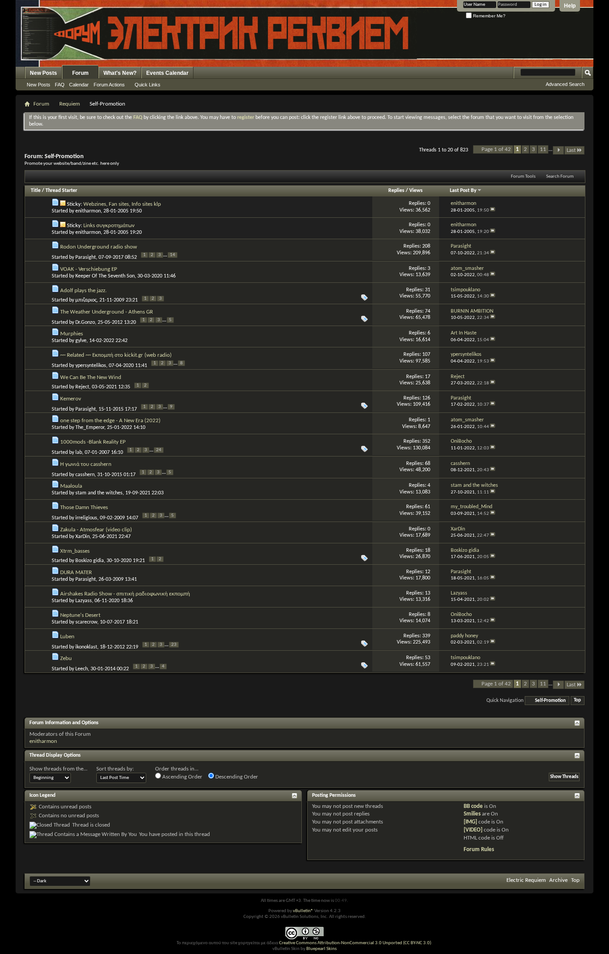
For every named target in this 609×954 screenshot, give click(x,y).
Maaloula (71, 486)
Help (570, 6)
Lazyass (83, 600)
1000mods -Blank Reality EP (93, 442)
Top (577, 700)
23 (174, 644)
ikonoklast (86, 647)
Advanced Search (565, 84)
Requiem (69, 104)
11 (543, 149)
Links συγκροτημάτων (109, 225)
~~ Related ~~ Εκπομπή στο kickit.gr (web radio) (116, 355)
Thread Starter (61, 190)
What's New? (119, 73)
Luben (67, 637)
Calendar (79, 84)
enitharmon (88, 211)
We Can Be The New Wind (90, 377)
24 (158, 450)
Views (416, 190)
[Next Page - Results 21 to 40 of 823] (558, 150)
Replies (396, 190)
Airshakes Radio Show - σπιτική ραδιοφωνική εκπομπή (125, 594)
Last (571, 150)
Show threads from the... (58, 769)
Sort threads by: (115, 769)
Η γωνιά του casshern (85, 464)
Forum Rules (479, 849)
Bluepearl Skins (321, 948)
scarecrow (86, 622)
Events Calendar (167, 73)
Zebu (66, 658)
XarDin (82, 536)
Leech (81, 669)
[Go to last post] (492, 210)
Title (36, 190)
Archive (558, 880)
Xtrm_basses (75, 551)
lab (78, 452)
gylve (80, 340)
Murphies (71, 334)
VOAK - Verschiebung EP (88, 269)
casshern (85, 474)
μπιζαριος (86, 300)
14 (172, 255)
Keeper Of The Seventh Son (105, 276)
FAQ (60, 84)
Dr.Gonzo (85, 322)
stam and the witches (99, 493)
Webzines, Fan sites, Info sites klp (122, 204)
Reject (82, 387)
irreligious (86, 518)
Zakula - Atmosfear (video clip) (96, 530)
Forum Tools (523, 176)
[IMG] (470, 822)
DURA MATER (76, 572)
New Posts (43, 73)
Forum (80, 73)
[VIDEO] (473, 830)
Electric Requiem (526, 880)
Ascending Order (181, 777)
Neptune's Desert (80, 615)
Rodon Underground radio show (98, 247)
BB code (473, 806)
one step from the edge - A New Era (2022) (110, 421)
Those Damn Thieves (84, 507)
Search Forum (560, 176)
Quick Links (147, 84)
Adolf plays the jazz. (83, 291)
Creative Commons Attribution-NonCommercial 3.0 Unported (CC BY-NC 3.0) (355, 943)
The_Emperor (89, 427)
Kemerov (70, 399)
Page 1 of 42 (496, 149)
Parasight (85, 257)
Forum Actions (109, 84)
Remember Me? (489, 15)
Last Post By (463, 190)
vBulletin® (303, 911)
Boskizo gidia (89, 560)
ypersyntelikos (90, 365)
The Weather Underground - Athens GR (106, 312)
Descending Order (236, 777)
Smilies (472, 814)
